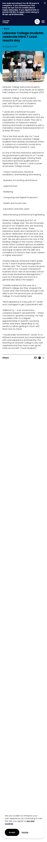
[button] (25, 832)
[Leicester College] (6, 22)
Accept (12, 832)
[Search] (37, 21)
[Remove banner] (45, 3)
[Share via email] (35, 357)
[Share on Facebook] (39, 358)
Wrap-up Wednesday (12, 14)
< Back (5, 28)
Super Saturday (10, 10)
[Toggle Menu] (43, 21)
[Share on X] (43, 358)
